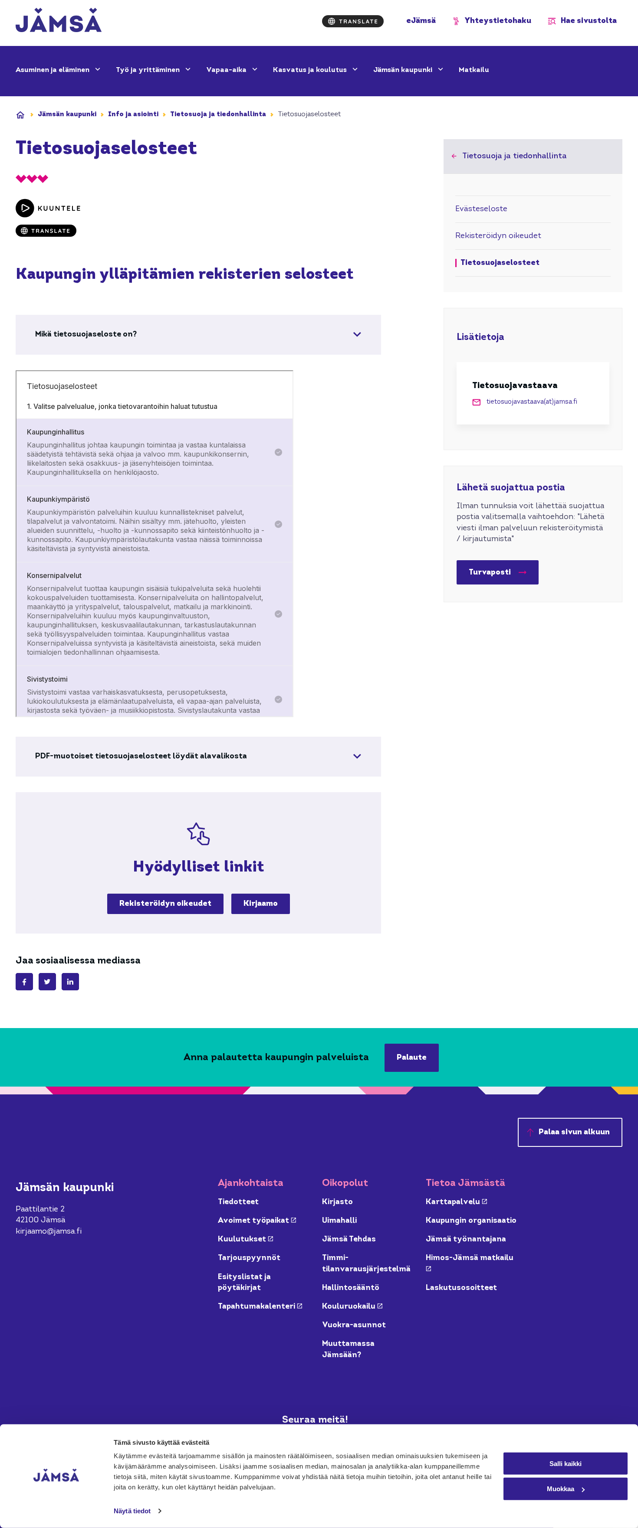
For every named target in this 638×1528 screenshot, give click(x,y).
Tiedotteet (238, 1202)
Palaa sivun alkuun (574, 1132)
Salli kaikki (565, 1463)
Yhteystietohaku (498, 21)
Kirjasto (337, 1202)
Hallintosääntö (350, 1288)
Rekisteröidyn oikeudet (165, 904)
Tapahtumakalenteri (260, 1307)
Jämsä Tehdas (349, 1239)
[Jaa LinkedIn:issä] (70, 981)
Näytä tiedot (132, 1511)
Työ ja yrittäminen (148, 70)
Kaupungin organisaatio (471, 1221)
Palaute (412, 1058)
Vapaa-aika (227, 70)
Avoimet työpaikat (257, 1221)
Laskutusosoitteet (461, 1288)
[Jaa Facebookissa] (24, 981)
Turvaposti (490, 572)
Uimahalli (339, 1221)
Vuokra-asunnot (354, 1325)
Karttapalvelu (456, 1202)
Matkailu (474, 70)
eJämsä (421, 21)
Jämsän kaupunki (403, 70)
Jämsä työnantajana (466, 1239)
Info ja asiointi (133, 114)
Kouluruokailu (352, 1307)
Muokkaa (560, 1488)
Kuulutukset (245, 1239)
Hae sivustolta (589, 21)
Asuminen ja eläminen (53, 70)
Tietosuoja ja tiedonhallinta (218, 114)
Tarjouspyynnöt (249, 1258)
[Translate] (353, 21)
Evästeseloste (481, 209)
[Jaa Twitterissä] (47, 981)
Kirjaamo (260, 904)
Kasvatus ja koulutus (311, 70)
